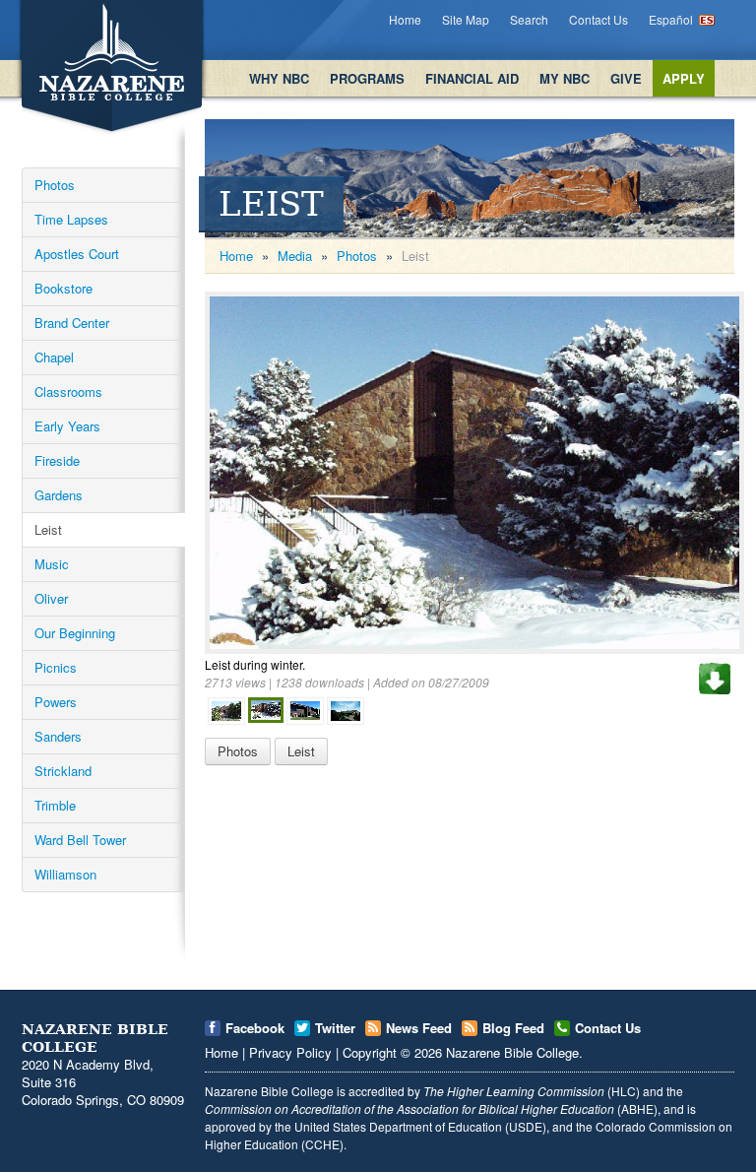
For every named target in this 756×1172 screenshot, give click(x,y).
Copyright (370, 1052)
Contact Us (598, 19)
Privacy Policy (290, 1052)
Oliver (51, 598)
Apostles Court (76, 253)
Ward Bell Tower (80, 839)
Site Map (465, 19)
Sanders (58, 736)
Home (405, 19)
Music (51, 563)
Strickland (63, 770)
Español (671, 19)
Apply (683, 78)
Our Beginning (74, 632)
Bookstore (63, 288)
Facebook (254, 1027)
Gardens (58, 495)
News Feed (419, 1027)
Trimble (55, 805)
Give (626, 78)
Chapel (54, 357)
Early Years (67, 426)
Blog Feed (513, 1027)
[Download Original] (714, 676)
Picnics (55, 667)
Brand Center (71, 322)
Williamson (65, 874)
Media (295, 255)
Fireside (57, 460)
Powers (55, 701)
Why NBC (279, 78)
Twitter (335, 1027)
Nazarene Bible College (512, 1052)
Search (529, 19)
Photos (54, 184)
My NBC (564, 78)
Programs (367, 78)
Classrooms (68, 391)
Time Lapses (71, 219)
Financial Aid (472, 78)
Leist (48, 529)
